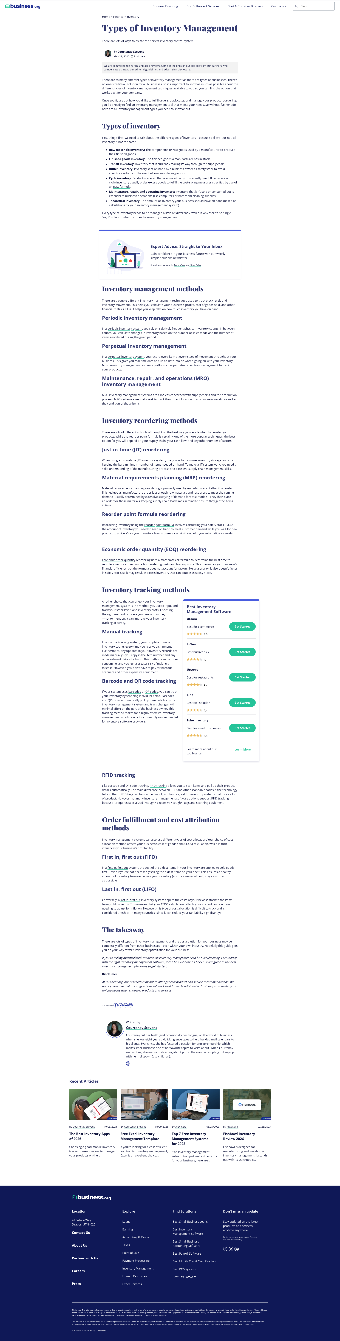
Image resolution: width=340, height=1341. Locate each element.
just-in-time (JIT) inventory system (143, 460)
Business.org (79, 1330)
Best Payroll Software (187, 1253)
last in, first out (130, 900)
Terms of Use (179, 265)
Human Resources (134, 1276)
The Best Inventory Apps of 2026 (89, 1136)
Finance (118, 17)
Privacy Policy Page (245, 1324)
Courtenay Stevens (131, 52)
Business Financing (165, 6)
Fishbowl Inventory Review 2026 (239, 1136)
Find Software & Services (202, 6)
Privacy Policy (195, 265)
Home (106, 17)
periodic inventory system (124, 329)
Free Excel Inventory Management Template (140, 1136)
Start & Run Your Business (245, 6)
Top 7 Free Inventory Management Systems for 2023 (190, 1138)
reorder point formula (159, 525)
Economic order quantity (118, 560)
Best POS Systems (185, 1269)
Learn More (242, 749)
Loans (126, 1222)
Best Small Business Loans (190, 1222)
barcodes (134, 692)
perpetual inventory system (125, 357)
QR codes (151, 692)
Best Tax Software (184, 1277)
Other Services (132, 1284)
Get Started (242, 626)
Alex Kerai (181, 1126)
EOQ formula (121, 187)
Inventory (132, 17)
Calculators (278, 6)
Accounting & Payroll (136, 1237)
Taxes (126, 1245)
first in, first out (117, 868)
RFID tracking (158, 786)
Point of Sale (130, 1253)
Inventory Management (138, 1268)
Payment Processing (136, 1261)
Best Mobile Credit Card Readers (194, 1261)
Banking (127, 1229)
